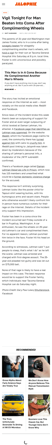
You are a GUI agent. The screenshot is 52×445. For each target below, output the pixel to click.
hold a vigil (8, 52)
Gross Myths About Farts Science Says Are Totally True (12, 383)
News (5, 12)
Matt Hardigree (11, 33)
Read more (9, 89)
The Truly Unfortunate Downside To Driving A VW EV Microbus (12, 423)
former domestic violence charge (32, 176)
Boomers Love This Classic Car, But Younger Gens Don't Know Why (38, 423)
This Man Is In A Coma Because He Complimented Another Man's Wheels (25, 76)
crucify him (36, 143)
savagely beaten (11, 45)
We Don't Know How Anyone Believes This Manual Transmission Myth (39, 384)
